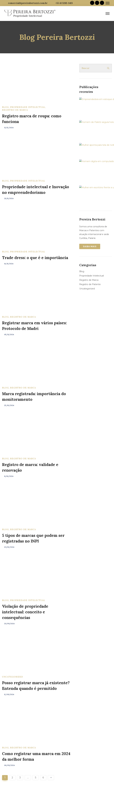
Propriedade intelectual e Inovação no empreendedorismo (35, 189)
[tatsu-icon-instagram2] (102, 3)
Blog (5, 107)
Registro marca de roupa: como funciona (31, 118)
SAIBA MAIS (89, 246)
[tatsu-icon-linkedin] (97, 3)
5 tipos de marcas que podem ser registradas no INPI (33, 538)
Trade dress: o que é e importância (35, 257)
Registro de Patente (90, 284)
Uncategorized (12, 677)
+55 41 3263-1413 (64, 3)
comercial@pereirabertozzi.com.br (27, 3)
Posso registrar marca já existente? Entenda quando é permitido (36, 685)
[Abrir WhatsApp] (106, 787)
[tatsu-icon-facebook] (92, 3)
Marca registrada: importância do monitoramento (34, 396)
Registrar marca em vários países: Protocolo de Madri (34, 325)
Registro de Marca (15, 110)
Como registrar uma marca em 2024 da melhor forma (36, 756)
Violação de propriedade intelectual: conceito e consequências (25, 612)
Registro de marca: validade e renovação (30, 467)
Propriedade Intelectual (27, 107)
